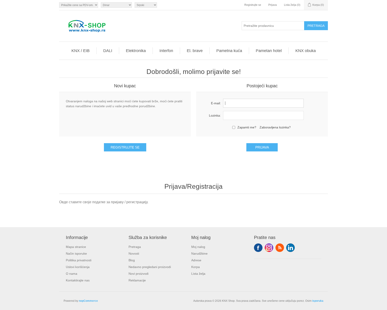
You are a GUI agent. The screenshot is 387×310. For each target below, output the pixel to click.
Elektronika (136, 50)
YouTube (290, 247)
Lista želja (198, 273)
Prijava (272, 4)
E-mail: (216, 103)
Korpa (195, 267)
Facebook (258, 247)
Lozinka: (215, 115)
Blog (132, 260)
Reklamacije (137, 280)
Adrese (196, 260)
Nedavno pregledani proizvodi (150, 267)
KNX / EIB (80, 50)
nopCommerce (88, 300)
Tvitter (269, 247)
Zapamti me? (246, 127)
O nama (71, 273)
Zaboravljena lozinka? (275, 127)
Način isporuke (76, 253)
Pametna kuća (229, 50)
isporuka (317, 300)
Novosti (134, 253)
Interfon (166, 50)
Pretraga (135, 247)
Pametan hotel (269, 50)
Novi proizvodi (138, 273)
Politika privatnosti (78, 260)
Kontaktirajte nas (78, 280)
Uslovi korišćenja (78, 267)
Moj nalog (198, 247)
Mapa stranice (76, 247)
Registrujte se (252, 4)
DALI (107, 50)
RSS (279, 247)
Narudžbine (199, 253)
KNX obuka (305, 50)
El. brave (195, 50)
